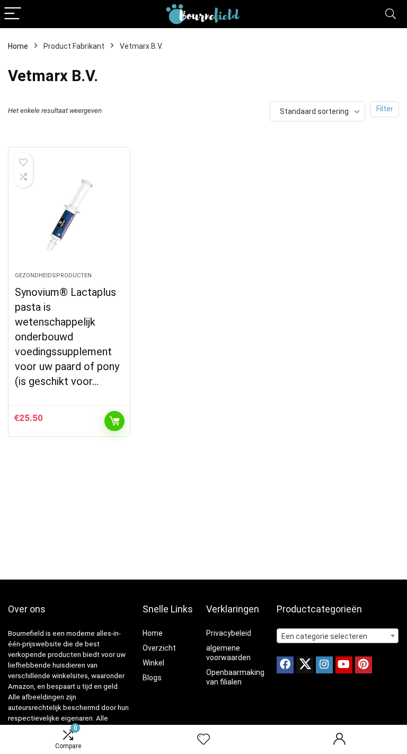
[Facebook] (285, 664)
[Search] (390, 14)
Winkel (153, 663)
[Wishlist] (203, 740)
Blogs (152, 677)
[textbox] (338, 636)
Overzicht (159, 648)
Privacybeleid (228, 633)
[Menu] (12, 14)
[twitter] (304, 664)
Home (18, 46)
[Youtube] (343, 664)
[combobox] (338, 635)
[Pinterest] (363, 664)
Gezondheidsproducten (53, 275)
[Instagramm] (324, 664)
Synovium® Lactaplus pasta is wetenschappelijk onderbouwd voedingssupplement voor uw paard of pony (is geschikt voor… (67, 337)
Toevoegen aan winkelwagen (114, 421)
